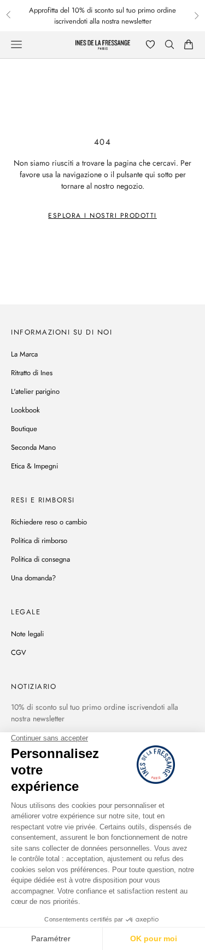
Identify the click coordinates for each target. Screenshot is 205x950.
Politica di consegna (40, 559)
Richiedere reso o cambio (49, 522)
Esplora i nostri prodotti (102, 215)
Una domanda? (33, 578)
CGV (18, 652)
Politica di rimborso (39, 540)
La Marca (24, 354)
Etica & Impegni (34, 466)
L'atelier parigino (35, 391)
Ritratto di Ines (31, 372)
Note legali (27, 634)
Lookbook (25, 410)
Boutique (24, 428)
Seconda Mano (33, 447)
